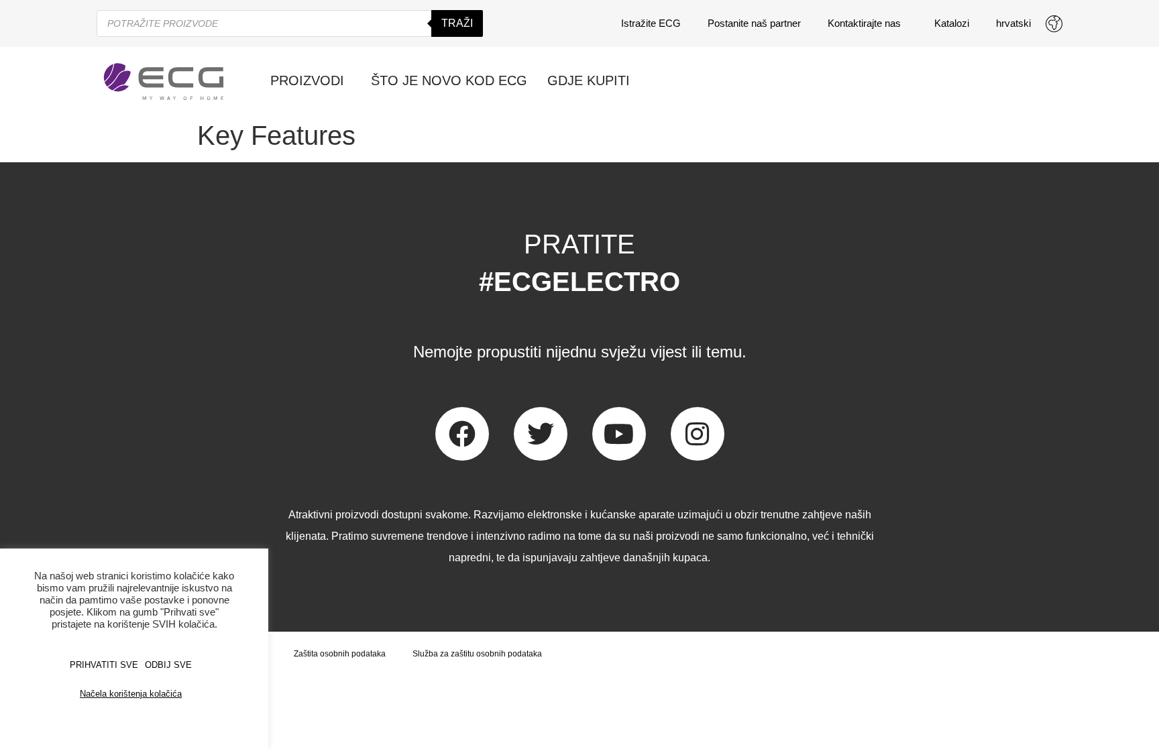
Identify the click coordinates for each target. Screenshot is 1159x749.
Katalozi (951, 23)
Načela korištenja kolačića (131, 694)
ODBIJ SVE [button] (168, 665)
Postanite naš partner (754, 23)
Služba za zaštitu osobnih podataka (477, 653)
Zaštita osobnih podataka (340, 653)
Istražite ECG (651, 23)
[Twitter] (540, 434)
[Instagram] (697, 434)
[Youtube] (619, 434)
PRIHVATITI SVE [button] (104, 665)
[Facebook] (462, 434)
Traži (457, 23)
